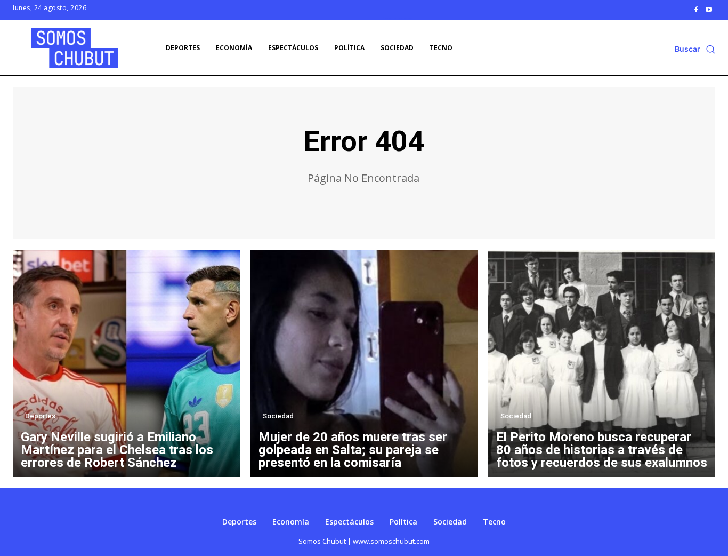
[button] (695, 49)
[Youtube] (708, 9)
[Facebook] (696, 9)
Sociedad (278, 416)
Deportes (40, 416)
